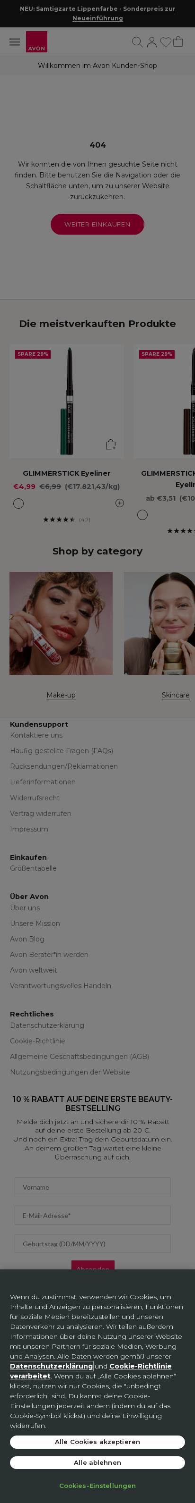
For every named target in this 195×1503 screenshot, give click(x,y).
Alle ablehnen (97, 1462)
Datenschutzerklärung (51, 1366)
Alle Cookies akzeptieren (97, 1441)
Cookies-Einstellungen (97, 1485)
